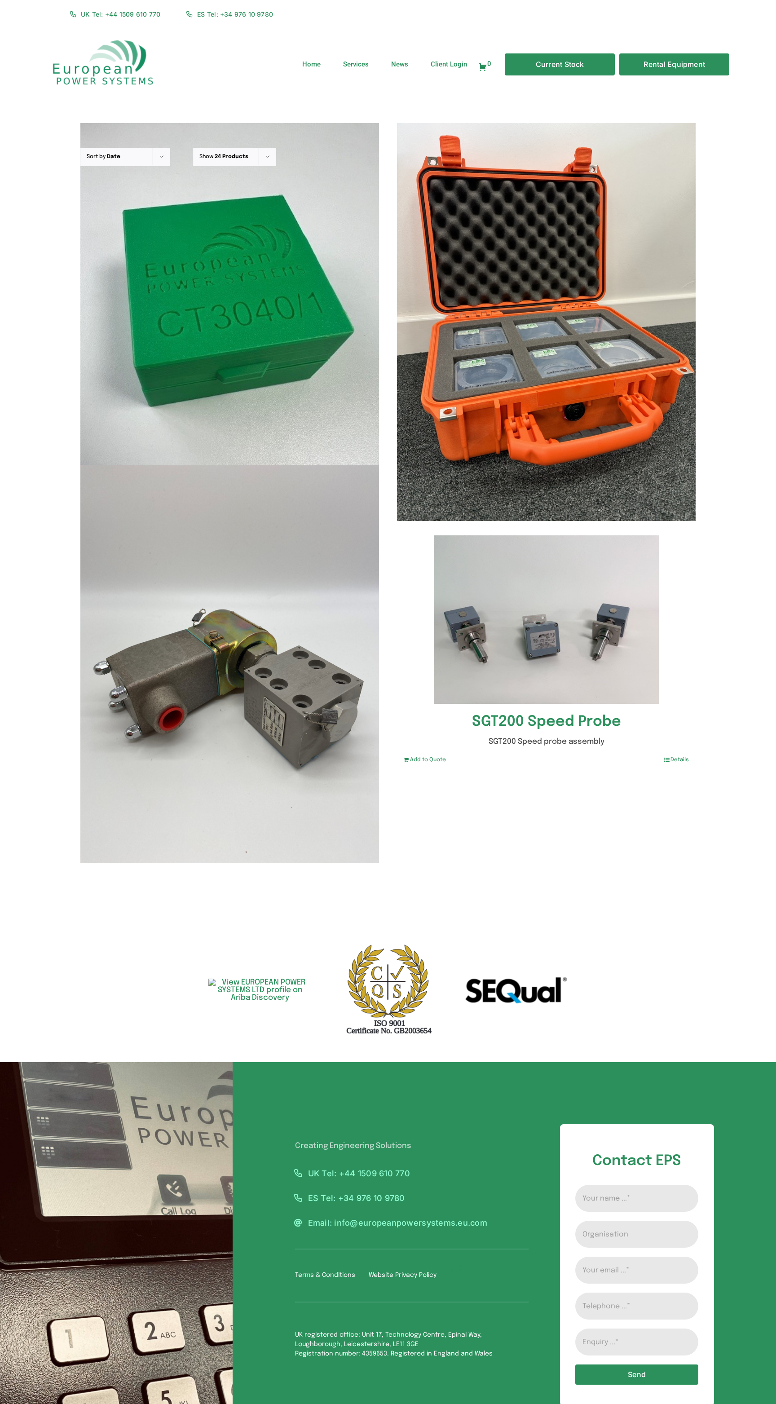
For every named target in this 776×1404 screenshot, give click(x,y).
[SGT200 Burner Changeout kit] (546, 321)
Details (679, 760)
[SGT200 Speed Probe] (546, 619)
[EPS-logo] (102, 36)
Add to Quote (428, 760)
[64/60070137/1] (229, 664)
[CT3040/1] (229, 321)
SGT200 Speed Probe (546, 722)
